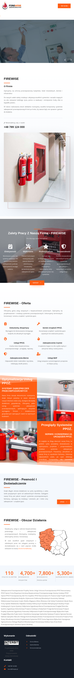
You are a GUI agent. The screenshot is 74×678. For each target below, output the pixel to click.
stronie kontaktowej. (25, 548)
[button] (64, 6)
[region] (37, 41)
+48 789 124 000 (14, 126)
